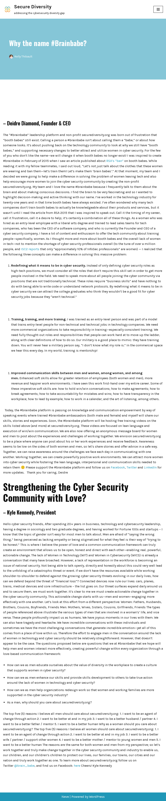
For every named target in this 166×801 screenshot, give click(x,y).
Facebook (118, 467)
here (77, 766)
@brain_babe (24, 766)
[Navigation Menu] (158, 9)
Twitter (132, 467)
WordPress (97, 797)
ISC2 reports (30, 249)
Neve (65, 797)
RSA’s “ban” (114, 161)
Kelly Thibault (23, 56)
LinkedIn (150, 467)
